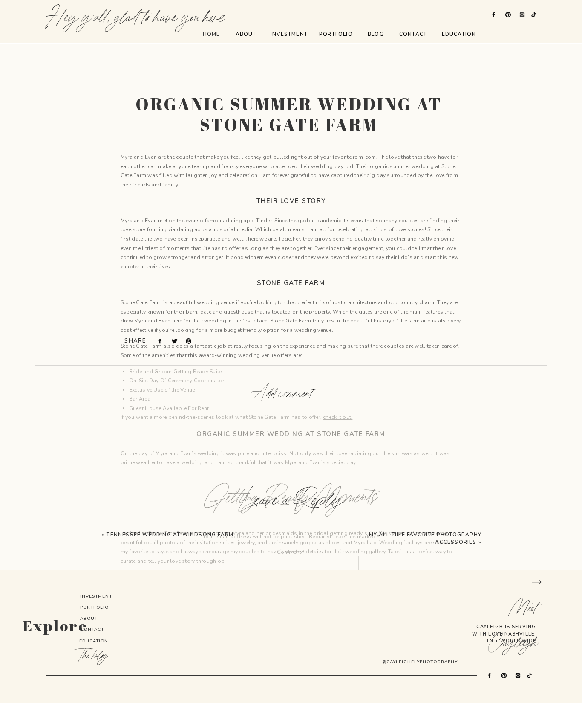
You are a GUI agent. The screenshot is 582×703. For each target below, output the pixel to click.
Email (291, 668)
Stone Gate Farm (141, 302)
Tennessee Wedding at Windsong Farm (170, 534)
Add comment (283, 394)
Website (291, 693)
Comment (291, 552)
